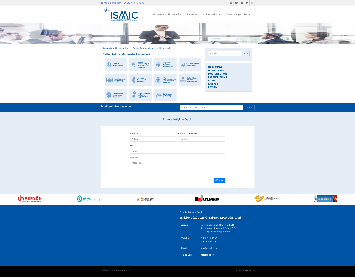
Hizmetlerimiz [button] (175, 14)
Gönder (249, 107)
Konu (132, 145)
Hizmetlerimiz (122, 48)
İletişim (247, 14)
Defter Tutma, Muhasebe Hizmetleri (151, 48)
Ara (246, 53)
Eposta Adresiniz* (187, 133)
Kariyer (237, 14)
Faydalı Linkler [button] (214, 14)
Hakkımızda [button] (157, 14)
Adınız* (134, 133)
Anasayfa (107, 48)
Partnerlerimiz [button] (194, 14)
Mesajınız (135, 157)
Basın (229, 14)
